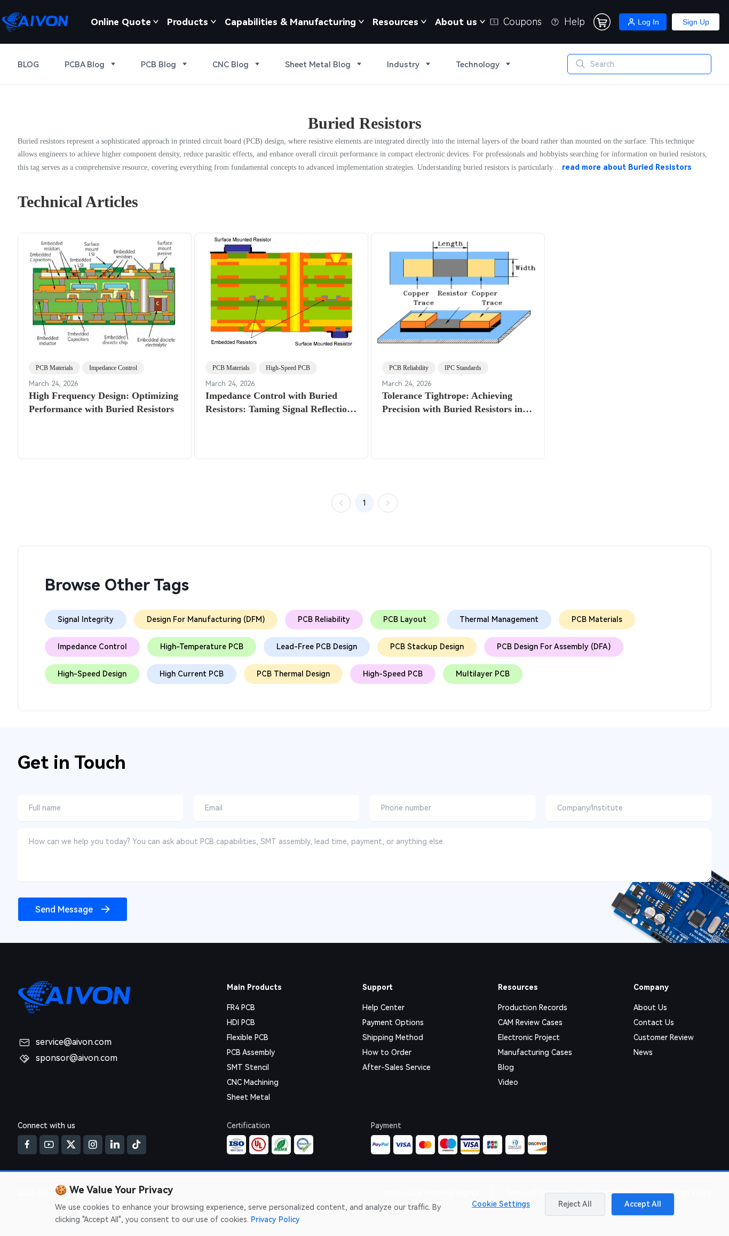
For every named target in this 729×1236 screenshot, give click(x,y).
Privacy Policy (275, 1219)
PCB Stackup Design (427, 646)
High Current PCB (192, 674)
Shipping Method (392, 1037)
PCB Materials (54, 368)
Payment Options (393, 1022)
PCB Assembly (251, 1052)
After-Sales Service (396, 1067)
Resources (395, 22)
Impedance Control (113, 368)
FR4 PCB (241, 1007)
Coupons (522, 22)
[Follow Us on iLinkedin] (114, 1144)
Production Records (532, 1007)
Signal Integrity (86, 619)
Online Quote (121, 22)
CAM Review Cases (530, 1022)
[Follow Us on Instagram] (92, 1144)
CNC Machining (253, 1082)
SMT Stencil (248, 1067)
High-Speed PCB (288, 368)
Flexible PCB (247, 1037)
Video (508, 1082)
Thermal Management (498, 619)
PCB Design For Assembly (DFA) (554, 646)
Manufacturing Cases (535, 1052)
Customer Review (663, 1037)
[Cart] (602, 21)
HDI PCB (241, 1022)
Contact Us (653, 1022)
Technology (478, 64)
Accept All (642, 1204)
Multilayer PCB (483, 674)
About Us (650, 1007)
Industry (403, 64)
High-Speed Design (92, 674)
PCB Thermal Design (293, 674)
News (643, 1052)
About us (456, 22)
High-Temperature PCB (201, 646)
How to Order (386, 1052)
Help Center (383, 1007)
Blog (506, 1067)
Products (187, 22)
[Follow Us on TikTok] (136, 1144)
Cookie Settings (501, 1204)
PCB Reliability (409, 368)
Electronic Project (529, 1037)
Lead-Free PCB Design (316, 646)
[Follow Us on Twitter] (71, 1144)
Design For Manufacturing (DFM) (206, 619)
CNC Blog (230, 64)
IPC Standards (463, 368)
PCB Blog (158, 64)
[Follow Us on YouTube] (49, 1144)
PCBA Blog (85, 64)
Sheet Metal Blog (318, 64)
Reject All (575, 1204)
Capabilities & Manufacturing (290, 22)
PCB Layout (404, 619)
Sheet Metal (248, 1097)
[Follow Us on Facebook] (27, 1144)
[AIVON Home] (34, 22)
